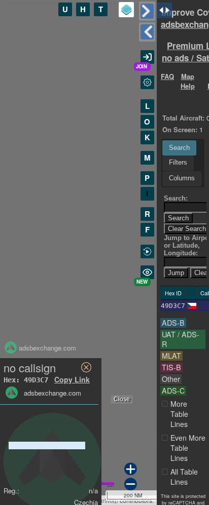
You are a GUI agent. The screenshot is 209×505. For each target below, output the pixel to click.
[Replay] (147, 251)
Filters (178, 162)
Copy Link (72, 379)
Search (179, 147)
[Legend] (126, 9)
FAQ (167, 76)
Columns (182, 178)
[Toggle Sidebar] (147, 11)
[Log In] (147, 57)
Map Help (188, 81)
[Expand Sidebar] (147, 32)
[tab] (179, 148)
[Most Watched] (147, 272)
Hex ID (173, 293)
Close (122, 399)
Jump (176, 273)
